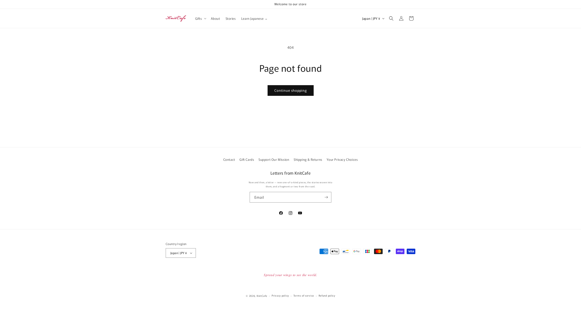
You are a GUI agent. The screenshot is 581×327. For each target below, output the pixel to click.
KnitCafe (262, 295)
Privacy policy (280, 295)
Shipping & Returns (308, 159)
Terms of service (303, 295)
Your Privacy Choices (342, 159)
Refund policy (327, 295)
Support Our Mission (273, 159)
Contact (229, 159)
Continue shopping (290, 90)
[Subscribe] (326, 197)
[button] (200, 18)
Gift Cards (246, 159)
